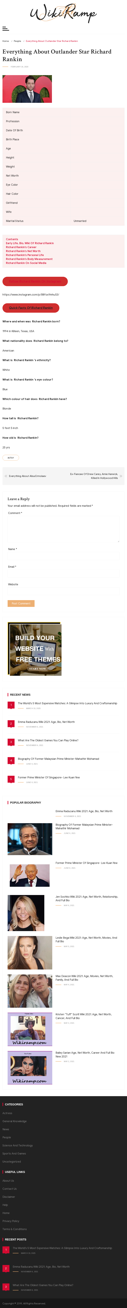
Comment (15, 513)
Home (6, 1213)
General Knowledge (14, 1121)
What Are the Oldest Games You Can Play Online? (48, 740)
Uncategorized (11, 1161)
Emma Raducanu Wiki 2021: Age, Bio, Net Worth (46, 722)
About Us (8, 1180)
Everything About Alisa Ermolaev (27, 476)
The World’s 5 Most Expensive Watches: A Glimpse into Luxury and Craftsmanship (67, 703)
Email (12, 567)
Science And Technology (17, 1145)
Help (5, 1205)
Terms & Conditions (14, 1229)
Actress (7, 1113)
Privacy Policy (10, 1221)
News (5, 1129)
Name (12, 549)
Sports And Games (14, 1153)
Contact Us (9, 1189)
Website (13, 584)
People (6, 1137)
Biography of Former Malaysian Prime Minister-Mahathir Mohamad (58, 759)
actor (11, 457)
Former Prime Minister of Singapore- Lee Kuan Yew (49, 777)
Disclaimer (8, 1197)
